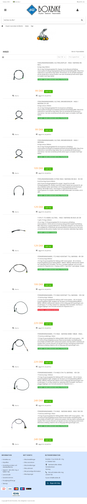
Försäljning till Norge (9, 480)
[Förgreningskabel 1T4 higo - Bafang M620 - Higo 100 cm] (19, 423)
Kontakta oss (7, 459)
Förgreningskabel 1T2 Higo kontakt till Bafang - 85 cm (60, 256)
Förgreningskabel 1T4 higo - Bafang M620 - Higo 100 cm (60, 411)
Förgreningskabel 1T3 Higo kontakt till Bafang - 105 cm (61, 295)
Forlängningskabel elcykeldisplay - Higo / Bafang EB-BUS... (60, 64)
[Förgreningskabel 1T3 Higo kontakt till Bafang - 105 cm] (19, 307)
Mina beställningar (29, 459)
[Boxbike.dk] (43, 10)
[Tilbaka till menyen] (2, 26)
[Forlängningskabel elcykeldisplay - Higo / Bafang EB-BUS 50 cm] (19, 75)
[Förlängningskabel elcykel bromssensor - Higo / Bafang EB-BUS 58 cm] (19, 152)
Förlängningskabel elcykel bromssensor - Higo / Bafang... (58, 141)
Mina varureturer (29, 462)
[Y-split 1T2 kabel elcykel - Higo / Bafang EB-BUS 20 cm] (19, 230)
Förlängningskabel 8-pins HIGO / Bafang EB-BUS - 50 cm (60, 179)
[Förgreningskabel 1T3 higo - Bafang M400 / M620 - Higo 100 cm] (19, 346)
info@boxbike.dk (55, 478)
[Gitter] (3, 57)
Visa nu (16, 95)
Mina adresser (28, 468)
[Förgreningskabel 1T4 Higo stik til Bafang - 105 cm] (19, 385)
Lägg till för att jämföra (44, 95)
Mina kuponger (28, 474)
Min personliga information (32, 471)
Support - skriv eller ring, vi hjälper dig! (11, 471)
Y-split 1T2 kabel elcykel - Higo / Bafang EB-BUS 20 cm (59, 218)
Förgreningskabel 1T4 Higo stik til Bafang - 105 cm (58, 373)
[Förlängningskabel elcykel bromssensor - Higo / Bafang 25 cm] (19, 114)
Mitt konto (27, 455)
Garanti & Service (8, 478)
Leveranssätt (6, 475)
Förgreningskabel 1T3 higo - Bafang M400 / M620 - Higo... (60, 334)
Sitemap (5, 483)
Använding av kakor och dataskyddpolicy (10, 466)
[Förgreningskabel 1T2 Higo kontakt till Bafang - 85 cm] (19, 268)
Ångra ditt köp (55, 483)
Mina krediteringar (29, 465)
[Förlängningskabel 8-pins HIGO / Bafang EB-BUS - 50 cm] (19, 191)
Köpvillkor (6, 462)
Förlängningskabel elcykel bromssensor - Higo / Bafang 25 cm (58, 102)
